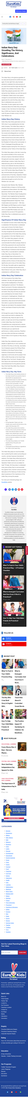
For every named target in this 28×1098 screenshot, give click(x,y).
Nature (7, 896)
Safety (7, 909)
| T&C (6, 1087)
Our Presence (5, 1005)
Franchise (8, 871)
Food (7, 869)
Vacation (8, 932)
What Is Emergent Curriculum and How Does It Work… (20, 677)
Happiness (9, 878)
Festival (4, 761)
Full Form (8, 873)
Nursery (3, 1071)
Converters (4, 1018)
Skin (7, 914)
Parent (7, 900)
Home (3, 59)
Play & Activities (10, 903)
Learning (11, 560)
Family (7, 864)
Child (6, 613)
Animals (8, 831)
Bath (7, 840)
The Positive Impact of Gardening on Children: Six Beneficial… (19, 727)
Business (8, 844)
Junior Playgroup (5, 1069)
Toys (7, 929)
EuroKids (5, 67)
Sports (8, 918)
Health (7, 880)
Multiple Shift (9, 894)
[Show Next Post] (24, 24)
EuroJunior (4, 1073)
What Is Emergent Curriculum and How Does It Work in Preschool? (13, 594)
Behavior (8, 842)
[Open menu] (2, 17)
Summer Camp (10, 923)
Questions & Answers (12, 907)
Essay (7, 860)
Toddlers (8, 927)
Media (3, 1014)
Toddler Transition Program (8, 1067)
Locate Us (4, 1003)
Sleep (7, 916)
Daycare (8, 851)
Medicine (8, 889)
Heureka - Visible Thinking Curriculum (11, 1056)
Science (8, 912)
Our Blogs (4, 1012)
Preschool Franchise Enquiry (9, 1031)
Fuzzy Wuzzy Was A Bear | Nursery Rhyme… (9, 750)
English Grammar (10, 858)
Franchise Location (6, 1007)
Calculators (4, 1016)
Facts (7, 862)
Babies (8, 835)
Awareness (9, 833)
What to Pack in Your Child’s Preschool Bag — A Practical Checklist (13, 567)
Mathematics (9, 887)
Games (8, 876)
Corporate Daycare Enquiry (8, 1033)
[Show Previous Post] (21, 24)
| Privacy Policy (11, 1087)
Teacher (8, 925)
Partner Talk (4, 1001)
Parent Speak (4, 998)
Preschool (18, 560)
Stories (8, 921)
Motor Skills (9, 891)
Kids (6, 560)
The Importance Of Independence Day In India (9, 786)
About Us (3, 996)
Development (9, 853)
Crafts (7, 849)
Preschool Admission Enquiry (9, 1029)
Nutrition (8, 898)
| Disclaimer (18, 1087)
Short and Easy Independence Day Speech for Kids (8, 767)
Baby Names (9, 837)
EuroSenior (4, 1075)
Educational (8, 59)
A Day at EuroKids (6, 1054)
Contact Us (4, 1009)
